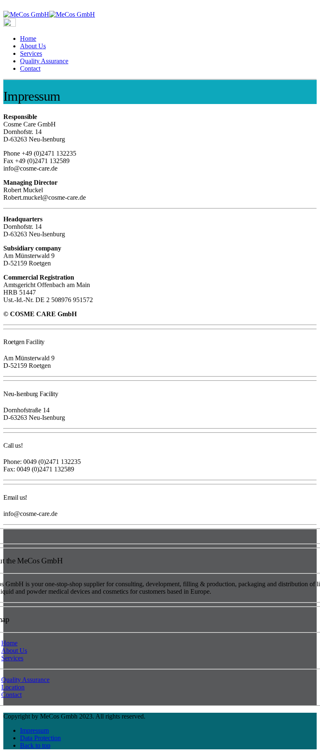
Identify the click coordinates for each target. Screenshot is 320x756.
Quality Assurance (44, 60)
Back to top (35, 745)
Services (31, 53)
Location (13, 687)
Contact (30, 68)
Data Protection (40, 737)
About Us (33, 46)
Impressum (34, 730)
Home (28, 38)
